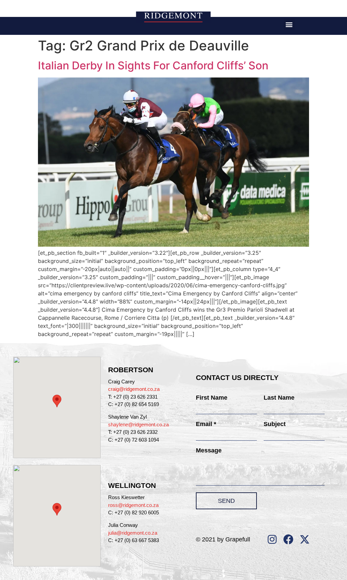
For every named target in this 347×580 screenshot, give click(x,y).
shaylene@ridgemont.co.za (138, 424)
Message (209, 450)
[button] (289, 24)
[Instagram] (272, 539)
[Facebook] (288, 539)
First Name (211, 398)
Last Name (279, 398)
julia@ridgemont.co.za (132, 533)
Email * (206, 424)
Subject (275, 424)
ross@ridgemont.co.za (133, 505)
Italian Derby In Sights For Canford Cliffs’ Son (153, 65)
